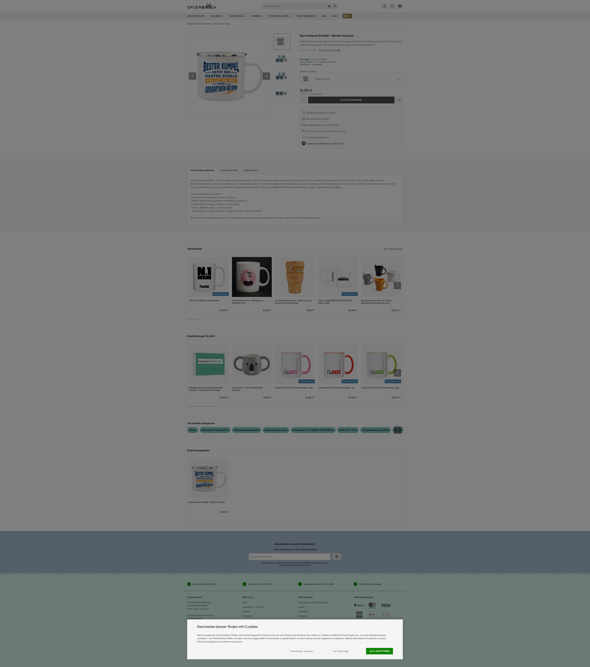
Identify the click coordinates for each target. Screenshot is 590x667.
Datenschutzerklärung (207, 641)
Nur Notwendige (341, 651)
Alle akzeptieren (380, 651)
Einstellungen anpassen (301, 651)
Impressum (237, 641)
